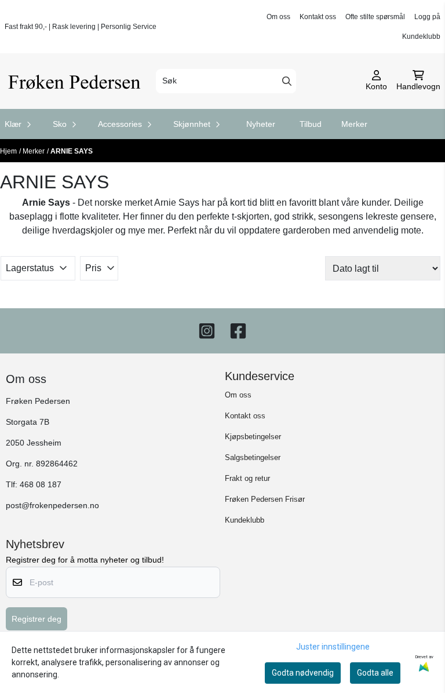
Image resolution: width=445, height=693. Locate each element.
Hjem (8, 151)
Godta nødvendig (303, 672)
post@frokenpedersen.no (52, 505)
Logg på (427, 17)
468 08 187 (40, 484)
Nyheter (260, 124)
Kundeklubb (421, 36)
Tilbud (311, 124)
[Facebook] (238, 331)
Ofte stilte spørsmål (375, 17)
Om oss (278, 17)
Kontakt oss (318, 17)
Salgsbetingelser (252, 457)
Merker (354, 124)
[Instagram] (207, 331)
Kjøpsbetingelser (253, 436)
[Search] (287, 81)
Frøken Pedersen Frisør (265, 499)
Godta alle (375, 672)
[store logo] (77, 81)
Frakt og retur (247, 478)
